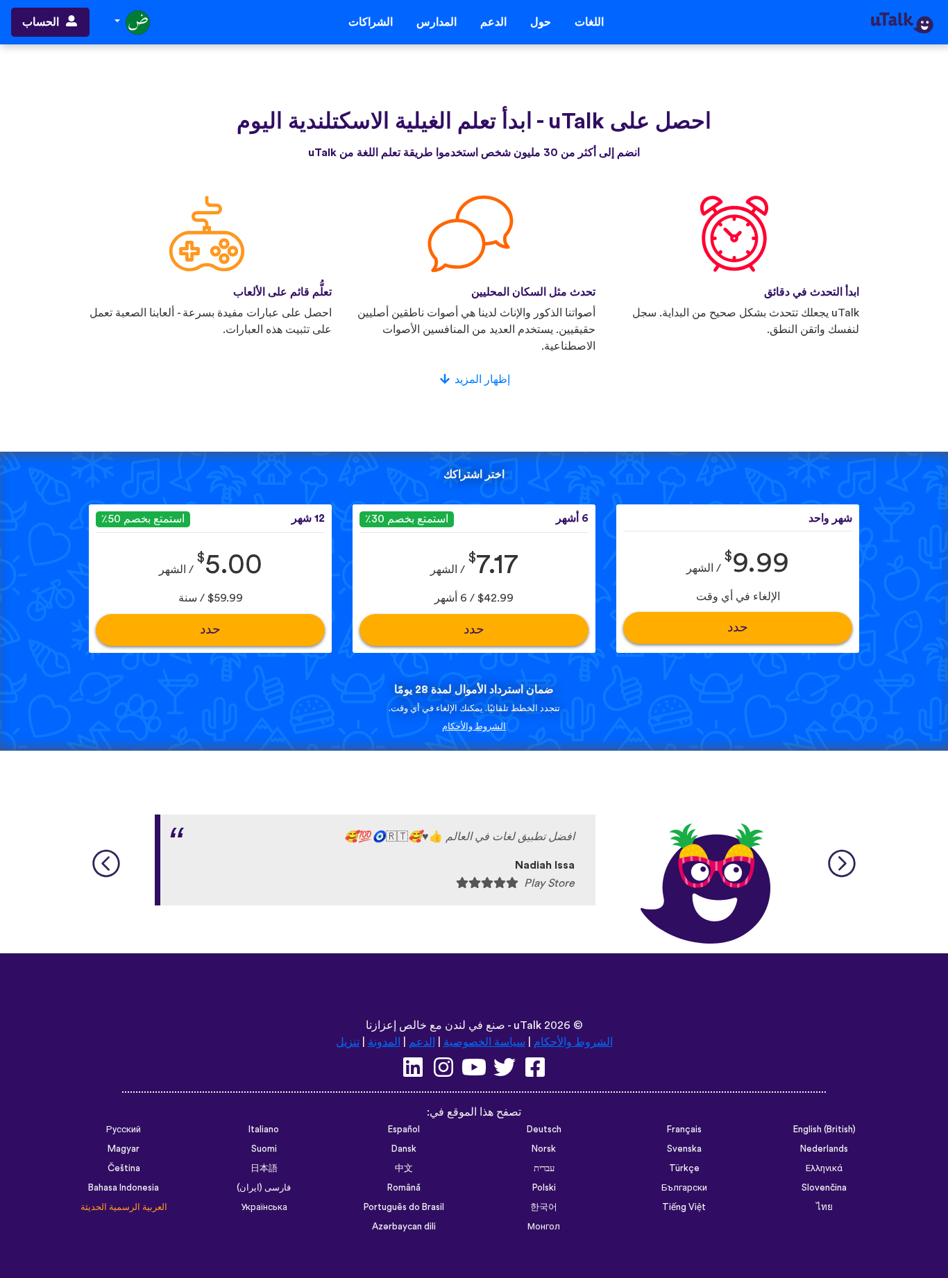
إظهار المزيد (482, 379)
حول (540, 22)
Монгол (543, 1227)
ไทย (824, 1207)
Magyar (123, 1149)
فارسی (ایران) (264, 1188)
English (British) (824, 1129)
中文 (404, 1168)
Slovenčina (824, 1188)
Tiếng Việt (684, 1207)
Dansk (403, 1149)
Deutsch (544, 1129)
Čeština (124, 1168)
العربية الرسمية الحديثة (124, 1207)
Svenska (684, 1149)
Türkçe (684, 1168)
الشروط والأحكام (474, 726)
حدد (737, 627)
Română (404, 1188)
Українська (264, 1207)
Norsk (544, 1149)
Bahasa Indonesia (123, 1188)
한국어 (543, 1207)
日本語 (264, 1168)
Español (404, 1129)
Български (684, 1188)
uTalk (527, 1025)
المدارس (436, 22)
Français (684, 1129)
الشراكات (370, 22)
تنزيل (347, 1042)
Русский (123, 1129)
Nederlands (824, 1149)
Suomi (264, 1149)
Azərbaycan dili (404, 1227)
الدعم (493, 22)
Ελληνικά (824, 1168)
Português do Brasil (404, 1207)
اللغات (589, 22)
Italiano (263, 1129)
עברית (544, 1168)
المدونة (384, 1042)
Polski (544, 1188)
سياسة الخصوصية (484, 1042)
